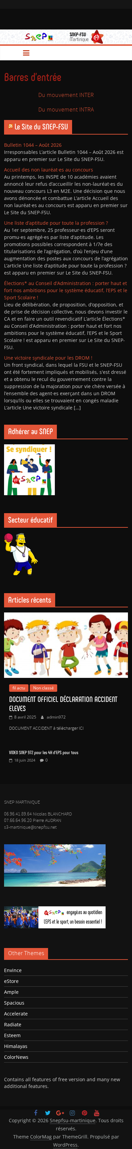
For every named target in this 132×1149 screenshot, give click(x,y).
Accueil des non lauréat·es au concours (48, 169)
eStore (11, 981)
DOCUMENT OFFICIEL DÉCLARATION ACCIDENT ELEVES (63, 704)
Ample (11, 992)
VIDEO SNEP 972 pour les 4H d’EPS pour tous (43, 752)
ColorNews (16, 1057)
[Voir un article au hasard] (120, 53)
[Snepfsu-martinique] (11, 53)
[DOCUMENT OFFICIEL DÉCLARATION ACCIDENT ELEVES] (66, 616)
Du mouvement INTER (66, 95)
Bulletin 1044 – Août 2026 (33, 145)
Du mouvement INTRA (66, 110)
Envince (13, 970)
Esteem (12, 1035)
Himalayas (15, 1046)
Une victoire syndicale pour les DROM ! (48, 358)
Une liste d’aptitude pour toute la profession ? (56, 223)
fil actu (19, 688)
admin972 (56, 717)
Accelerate (16, 1013)
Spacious (14, 1003)
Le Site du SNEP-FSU (41, 127)
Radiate (12, 1024)
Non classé (43, 688)
